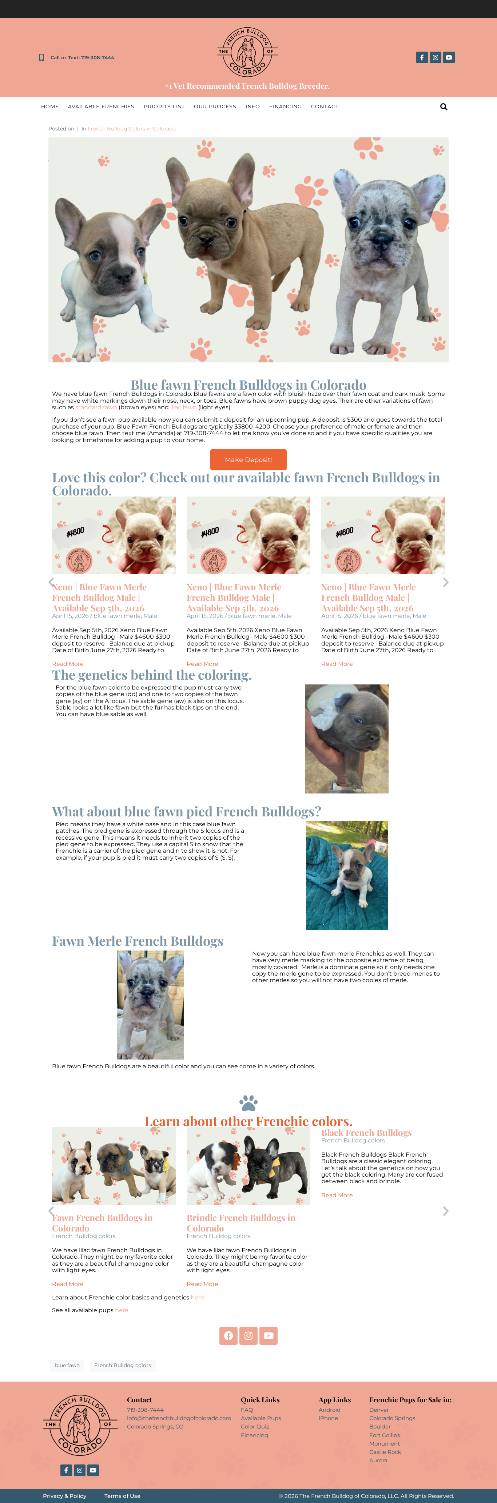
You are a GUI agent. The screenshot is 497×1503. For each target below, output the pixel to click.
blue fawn (67, 1365)
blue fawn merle (117, 615)
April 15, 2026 (70, 615)
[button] (51, 582)
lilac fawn (183, 407)
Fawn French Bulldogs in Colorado (102, 1222)
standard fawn (96, 407)
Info (253, 106)
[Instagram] (435, 57)
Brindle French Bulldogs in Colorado (241, 1222)
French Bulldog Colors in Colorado (132, 128)
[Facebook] (228, 1336)
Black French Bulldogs (366, 1132)
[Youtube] (449, 57)
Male (150, 615)
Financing (285, 106)
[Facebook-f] (422, 57)
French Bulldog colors (84, 1236)
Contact (325, 106)
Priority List (164, 106)
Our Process (215, 106)
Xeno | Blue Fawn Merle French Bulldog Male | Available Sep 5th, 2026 (99, 597)
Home (50, 106)
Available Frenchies (101, 106)
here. (199, 1297)
